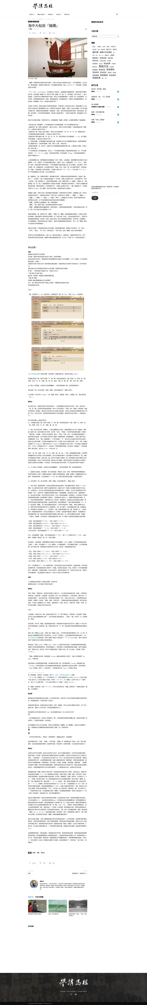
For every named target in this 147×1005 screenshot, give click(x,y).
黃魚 (106, 78)
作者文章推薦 (39, 897)
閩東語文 (95, 58)
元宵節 (103, 46)
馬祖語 (114, 72)
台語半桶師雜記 (33, 374)
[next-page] (59, 919)
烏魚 (99, 49)
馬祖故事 (107, 63)
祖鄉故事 (103, 49)
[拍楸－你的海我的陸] (57, 906)
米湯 (114, 52)
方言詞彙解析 (40, 19)
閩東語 (112, 55)
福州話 (115, 49)
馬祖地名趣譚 (103, 60)
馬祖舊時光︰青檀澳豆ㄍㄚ (79, 873)
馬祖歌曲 (112, 67)
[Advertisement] (88, 6)
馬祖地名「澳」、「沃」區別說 (100, 97)
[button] (117, 14)
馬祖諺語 (95, 75)
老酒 (93, 55)
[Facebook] (71, 994)
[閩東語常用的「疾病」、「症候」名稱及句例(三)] (78, 906)
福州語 (34, 852)
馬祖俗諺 (103, 58)
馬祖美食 (50, 14)
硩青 (29, 873)
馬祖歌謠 (94, 70)
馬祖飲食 (96, 78)
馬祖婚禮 (94, 63)
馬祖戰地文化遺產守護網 (97, 106)
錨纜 (38, 852)
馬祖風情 (112, 75)
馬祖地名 (95, 61)
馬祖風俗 (104, 75)
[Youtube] (75, 994)
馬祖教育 (114, 63)
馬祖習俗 (103, 72)
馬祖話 (110, 72)
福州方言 (109, 49)
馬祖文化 (94, 67)
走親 (100, 55)
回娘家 (107, 46)
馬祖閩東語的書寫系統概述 (34, 914)
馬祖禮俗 (110, 70)
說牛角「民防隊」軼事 (98, 89)
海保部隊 (94, 49)
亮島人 (94, 46)
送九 (103, 55)
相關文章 (31, 897)
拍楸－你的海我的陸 (53, 914)
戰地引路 (66, 14)
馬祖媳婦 (100, 63)
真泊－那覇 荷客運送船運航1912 (61, 675)
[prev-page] (56, 919)
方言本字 (113, 46)
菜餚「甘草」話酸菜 (97, 120)
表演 (96, 55)
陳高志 (30, 29)
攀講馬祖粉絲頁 (97, 22)
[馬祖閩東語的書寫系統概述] (37, 906)
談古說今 (58, 14)
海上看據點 (95, 104)
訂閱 (94, 198)
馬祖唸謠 (110, 58)
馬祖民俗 (102, 70)
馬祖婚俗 (109, 60)
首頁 (29, 19)
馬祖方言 (31, 14)
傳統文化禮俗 (41, 14)
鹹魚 (103, 78)
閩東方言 (107, 55)
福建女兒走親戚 (106, 52)
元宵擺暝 (99, 46)
